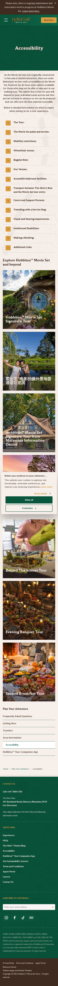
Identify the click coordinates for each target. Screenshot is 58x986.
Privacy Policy (8, 963)
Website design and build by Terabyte (17, 970)
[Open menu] (6, 20)
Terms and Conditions (13, 866)
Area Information (12, 737)
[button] (29, 123)
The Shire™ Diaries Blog (14, 845)
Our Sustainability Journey (16, 861)
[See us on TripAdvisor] (31, 917)
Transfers (8, 730)
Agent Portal (9, 871)
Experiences (8, 835)
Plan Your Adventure (15, 708)
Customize (27, 508)
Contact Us (8, 882)
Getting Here (9, 723)
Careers (6, 877)
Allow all (29, 500)
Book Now (48, 20)
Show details (40, 493)
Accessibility (12, 744)
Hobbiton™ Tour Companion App (20, 752)
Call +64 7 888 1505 (12, 791)
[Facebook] (14, 917)
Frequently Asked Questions (17, 716)
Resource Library (9, 967)
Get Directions (10, 805)
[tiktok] (22, 917)
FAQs (5, 840)
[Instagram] (6, 917)
